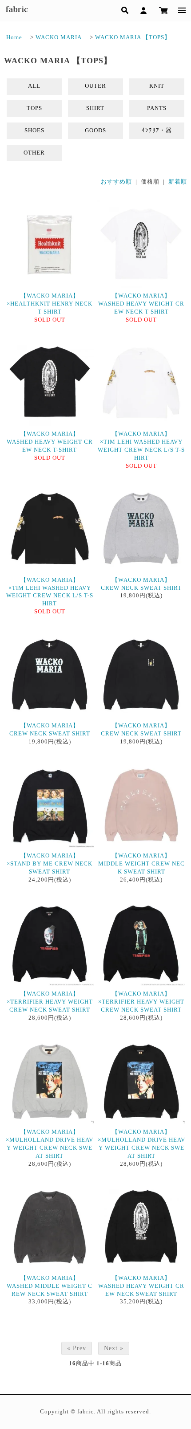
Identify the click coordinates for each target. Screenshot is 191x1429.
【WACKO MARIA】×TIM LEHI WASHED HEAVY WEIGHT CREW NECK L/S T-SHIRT (141, 446)
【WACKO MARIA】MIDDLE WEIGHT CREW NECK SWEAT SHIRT (141, 864)
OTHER (34, 153)
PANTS (157, 108)
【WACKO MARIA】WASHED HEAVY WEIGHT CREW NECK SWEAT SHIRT (141, 1286)
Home (14, 37)
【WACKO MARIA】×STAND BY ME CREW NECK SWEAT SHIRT (49, 864)
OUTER (95, 86)
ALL (34, 86)
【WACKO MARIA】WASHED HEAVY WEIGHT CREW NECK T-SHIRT (141, 304)
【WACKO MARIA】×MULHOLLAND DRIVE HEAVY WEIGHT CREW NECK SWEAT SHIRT (49, 1144)
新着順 (177, 182)
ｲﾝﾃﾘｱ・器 (157, 130)
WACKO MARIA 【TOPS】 (133, 37)
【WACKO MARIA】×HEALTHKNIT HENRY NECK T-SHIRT (49, 304)
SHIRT (95, 108)
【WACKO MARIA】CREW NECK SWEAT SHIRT (141, 584)
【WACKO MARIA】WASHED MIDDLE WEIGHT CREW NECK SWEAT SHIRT (49, 1286)
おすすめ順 (116, 182)
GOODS (95, 130)
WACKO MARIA (59, 37)
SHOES (34, 130)
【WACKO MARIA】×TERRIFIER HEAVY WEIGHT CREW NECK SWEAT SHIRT (50, 1002)
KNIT (156, 86)
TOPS (34, 108)
